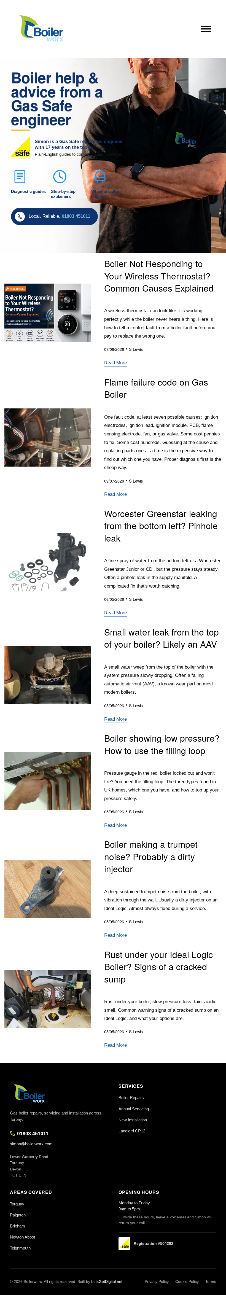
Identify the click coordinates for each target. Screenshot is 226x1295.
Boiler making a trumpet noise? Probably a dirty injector (151, 856)
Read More (115, 362)
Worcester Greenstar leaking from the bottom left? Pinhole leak (161, 525)
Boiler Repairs (131, 1097)
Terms (210, 1282)
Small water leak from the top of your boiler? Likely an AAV (161, 638)
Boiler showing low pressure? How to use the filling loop (162, 744)
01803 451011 (33, 1133)
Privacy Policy (157, 1282)
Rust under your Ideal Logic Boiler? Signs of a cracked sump (158, 966)
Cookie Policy (187, 1282)
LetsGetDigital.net (106, 1282)
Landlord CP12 (132, 1131)
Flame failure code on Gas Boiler (156, 388)
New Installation (133, 1120)
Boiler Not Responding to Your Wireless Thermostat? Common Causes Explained (159, 275)
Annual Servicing (134, 1108)
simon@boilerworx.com (31, 1143)
